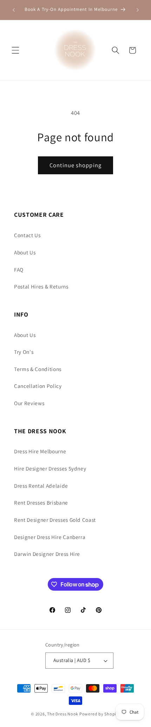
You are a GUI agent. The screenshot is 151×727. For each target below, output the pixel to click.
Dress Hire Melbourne (40, 451)
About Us (24, 252)
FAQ (19, 269)
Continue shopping (75, 165)
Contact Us (27, 235)
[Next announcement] (137, 10)
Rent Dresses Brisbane (41, 502)
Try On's (23, 351)
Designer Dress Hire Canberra (49, 536)
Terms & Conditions (37, 368)
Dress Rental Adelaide (41, 485)
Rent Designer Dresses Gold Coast (55, 519)
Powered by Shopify (99, 713)
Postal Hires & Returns (41, 286)
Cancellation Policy (38, 385)
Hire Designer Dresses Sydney (50, 468)
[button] (15, 50)
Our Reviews (29, 403)
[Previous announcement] (13, 10)
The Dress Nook (62, 713)
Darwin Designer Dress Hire (47, 553)
